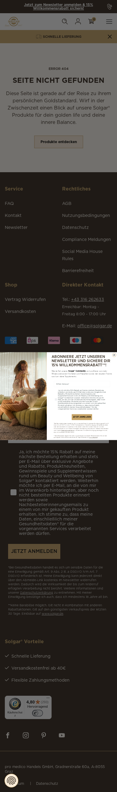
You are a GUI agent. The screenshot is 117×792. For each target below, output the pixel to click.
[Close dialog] (114, 355)
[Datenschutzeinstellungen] (11, 781)
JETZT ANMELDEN (82, 417)
